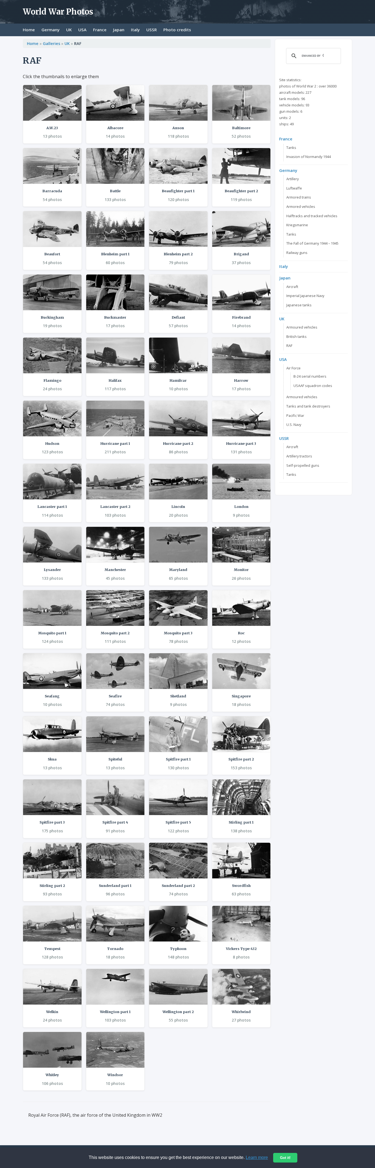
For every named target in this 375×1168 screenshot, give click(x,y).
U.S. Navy (293, 424)
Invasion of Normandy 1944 (308, 156)
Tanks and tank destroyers (308, 406)
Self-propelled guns (302, 465)
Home (29, 29)
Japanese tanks (299, 304)
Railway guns (296, 252)
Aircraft (292, 286)
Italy (135, 29)
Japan (118, 29)
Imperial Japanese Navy (305, 295)
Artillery (292, 178)
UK (69, 29)
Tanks (291, 147)
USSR (151, 29)
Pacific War (295, 415)
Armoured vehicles (301, 327)
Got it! (285, 1158)
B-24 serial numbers (309, 376)
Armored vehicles (300, 206)
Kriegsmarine (297, 224)
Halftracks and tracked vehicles (311, 215)
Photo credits (177, 29)
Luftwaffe (294, 188)
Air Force (293, 368)
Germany (50, 29)
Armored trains (298, 197)
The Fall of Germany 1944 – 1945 (312, 243)
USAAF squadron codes (312, 385)
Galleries (51, 43)
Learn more (257, 1157)
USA (82, 29)
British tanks (296, 336)
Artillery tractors (299, 456)
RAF (289, 345)
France (100, 29)
